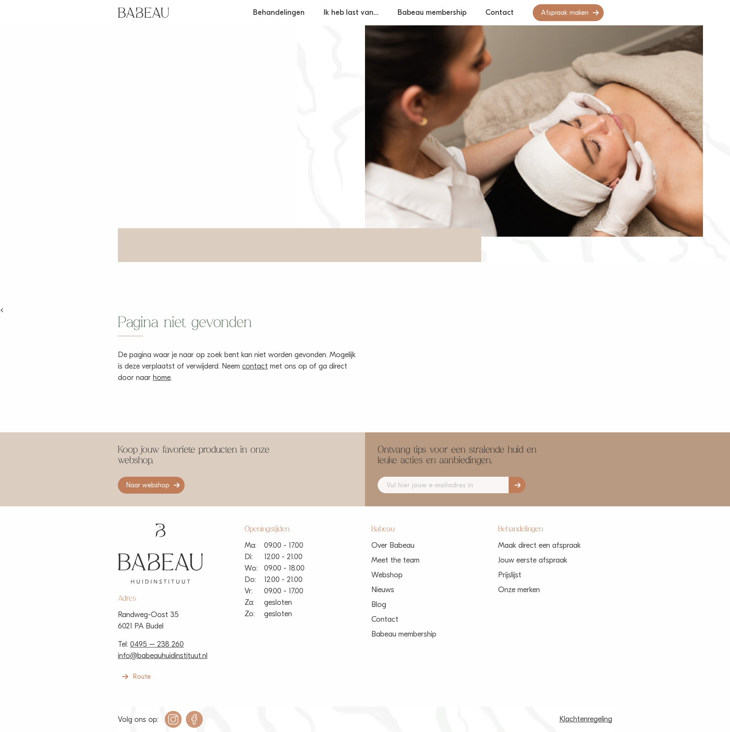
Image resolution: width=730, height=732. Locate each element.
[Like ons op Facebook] (194, 719)
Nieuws (382, 589)
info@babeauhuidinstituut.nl (162, 655)
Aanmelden (517, 485)
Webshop (387, 575)
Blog (378, 604)
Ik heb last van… (351, 12)
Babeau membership (432, 12)
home (162, 377)
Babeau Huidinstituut (143, 12)
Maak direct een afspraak (539, 545)
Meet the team (395, 560)
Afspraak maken (564, 12)
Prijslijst (509, 575)
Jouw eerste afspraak (532, 560)
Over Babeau (392, 545)
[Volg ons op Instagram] (173, 719)
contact (255, 366)
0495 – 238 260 (157, 644)
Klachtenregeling (585, 719)
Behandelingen (279, 12)
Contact (499, 12)
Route (142, 676)
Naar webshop (147, 485)
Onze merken (519, 589)
